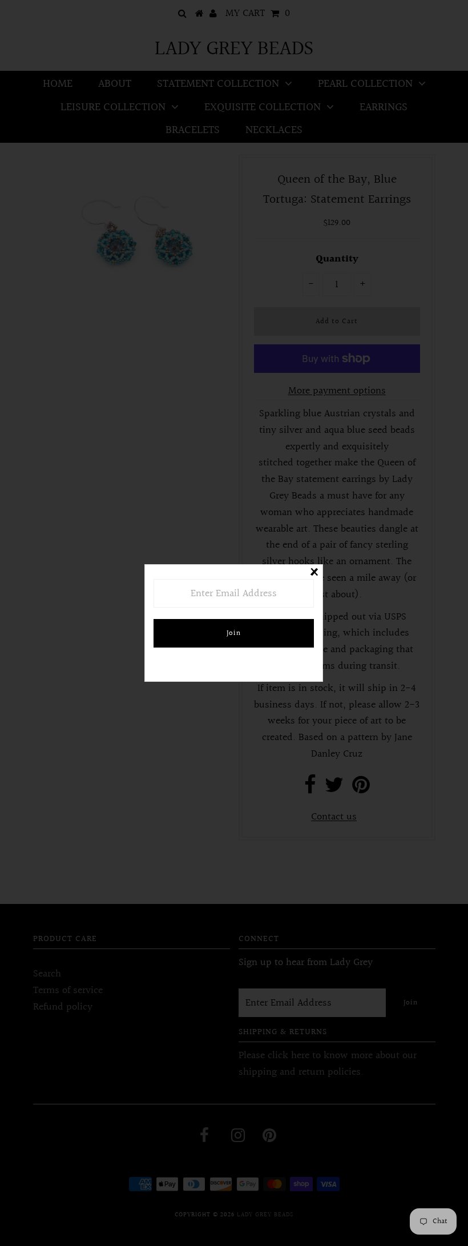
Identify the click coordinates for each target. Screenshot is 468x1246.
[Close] (313, 573)
